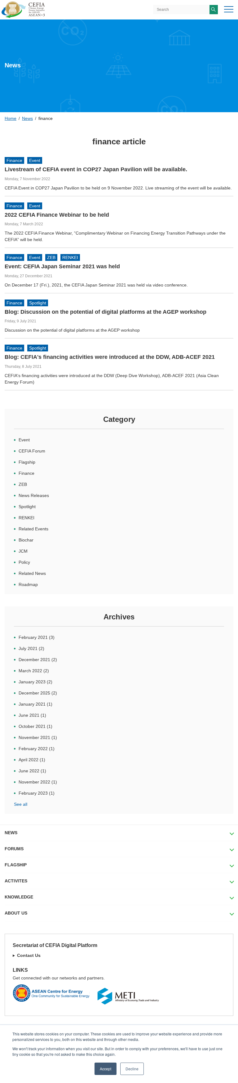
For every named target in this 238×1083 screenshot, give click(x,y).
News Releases (34, 495)
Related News (32, 573)
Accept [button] (105, 1068)
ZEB (51, 257)
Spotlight (37, 302)
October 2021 (35, 726)
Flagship (27, 462)
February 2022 (37, 748)
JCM (23, 551)
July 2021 (31, 648)
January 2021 (35, 704)
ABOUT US (16, 913)
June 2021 (32, 715)
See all (20, 804)
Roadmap (28, 584)
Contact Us (29, 955)
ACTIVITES (16, 880)
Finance (14, 160)
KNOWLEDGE (19, 896)
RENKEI (70, 257)
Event (34, 160)
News (27, 118)
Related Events (33, 528)
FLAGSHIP (16, 864)
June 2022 (32, 770)
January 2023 (35, 681)
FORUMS (14, 848)
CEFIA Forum (32, 450)
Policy (24, 562)
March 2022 (34, 670)
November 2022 (38, 781)
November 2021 (38, 737)
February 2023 (37, 793)
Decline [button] (132, 1068)
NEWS (11, 832)
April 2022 (32, 759)
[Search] (213, 9)
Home (10, 118)
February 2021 (37, 637)
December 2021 (38, 659)
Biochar (26, 539)
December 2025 (38, 692)
